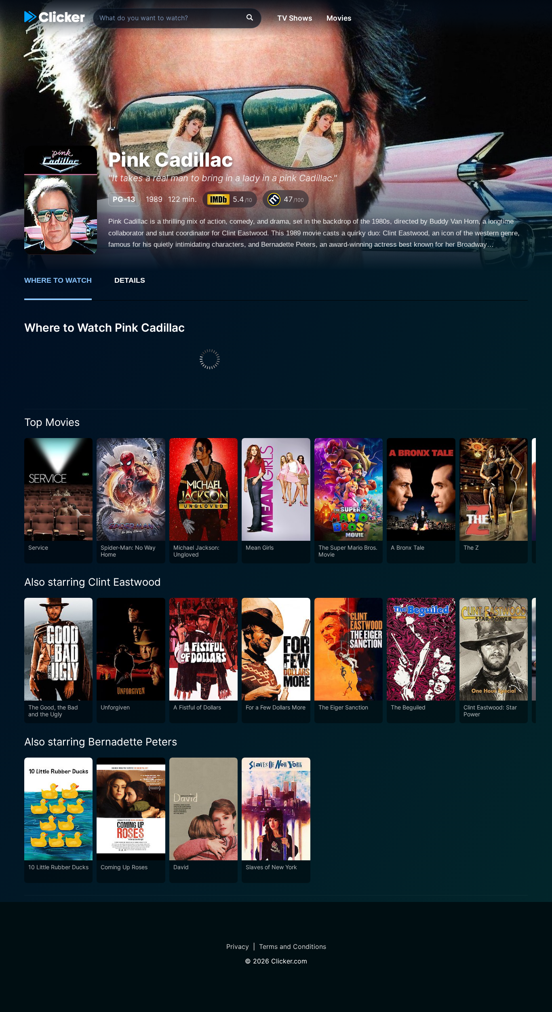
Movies (339, 18)
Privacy (237, 946)
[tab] (63, 284)
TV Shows (294, 18)
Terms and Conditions (292, 946)
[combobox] (177, 18)
